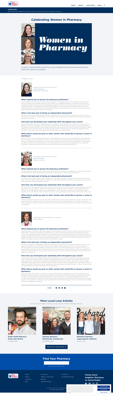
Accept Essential (103, 389)
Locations (91, 5)
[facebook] (86, 383)
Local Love (44, 374)
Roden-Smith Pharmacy (17, 338)
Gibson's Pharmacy (38, 158)
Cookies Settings (103, 392)
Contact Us (64, 374)
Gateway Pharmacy (39, 89)
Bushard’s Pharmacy (87, 338)
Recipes (43, 379)
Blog (99, 5)
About (80, 5)
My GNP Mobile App (67, 377)
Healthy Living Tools (47, 377)
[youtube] (97, 383)
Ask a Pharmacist (46, 381)
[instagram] (93, 383)
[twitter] (90, 383)
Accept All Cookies (104, 386)
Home (73, 5)
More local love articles (55, 346)
